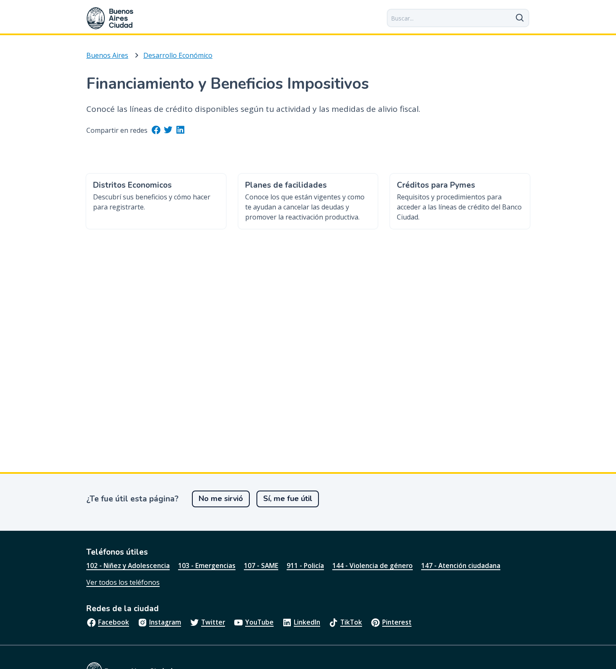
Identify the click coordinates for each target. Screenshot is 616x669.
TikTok (351, 622)
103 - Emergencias (207, 565)
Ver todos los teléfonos (123, 582)
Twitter (213, 622)
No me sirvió (221, 498)
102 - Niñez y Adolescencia (128, 565)
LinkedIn (307, 622)
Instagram (165, 622)
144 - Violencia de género (372, 565)
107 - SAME (261, 565)
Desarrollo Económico (177, 55)
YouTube (259, 622)
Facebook (113, 622)
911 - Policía (305, 565)
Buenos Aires (107, 55)
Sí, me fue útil (287, 498)
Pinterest (397, 622)
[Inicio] (110, 18)
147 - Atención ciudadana (460, 565)
